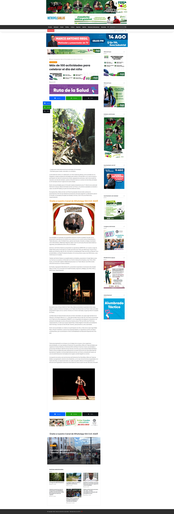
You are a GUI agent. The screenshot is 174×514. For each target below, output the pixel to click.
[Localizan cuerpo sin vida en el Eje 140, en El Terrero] (73, 477)
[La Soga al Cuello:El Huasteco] (56, 477)
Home (51, 59)
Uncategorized (57, 59)
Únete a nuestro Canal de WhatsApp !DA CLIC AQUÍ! (74, 201)
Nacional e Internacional (93, 27)
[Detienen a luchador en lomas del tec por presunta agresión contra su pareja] (90, 477)
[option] (73, 450)
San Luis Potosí (54, 445)
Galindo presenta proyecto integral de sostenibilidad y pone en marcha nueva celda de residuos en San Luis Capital (56, 492)
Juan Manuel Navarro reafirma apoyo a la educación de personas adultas (70, 30)
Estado (61, 27)
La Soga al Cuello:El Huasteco (56, 482)
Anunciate (103, 27)
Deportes (78, 27)
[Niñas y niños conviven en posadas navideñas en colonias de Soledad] (73, 493)
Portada (50, 27)
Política (67, 27)
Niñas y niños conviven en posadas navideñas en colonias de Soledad (72, 500)
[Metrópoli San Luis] (56, 18)
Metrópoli (56, 27)
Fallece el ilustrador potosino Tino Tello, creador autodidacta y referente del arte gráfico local (90, 491)
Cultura (72, 27)
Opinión (84, 27)
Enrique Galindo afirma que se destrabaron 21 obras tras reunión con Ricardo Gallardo (64, 451)
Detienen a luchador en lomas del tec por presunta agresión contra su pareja (90, 484)
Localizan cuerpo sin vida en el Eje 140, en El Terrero (73, 483)
